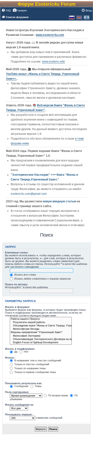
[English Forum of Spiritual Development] (40, 342)
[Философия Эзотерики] (40, 336)
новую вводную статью (60, 201)
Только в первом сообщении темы (35, 372)
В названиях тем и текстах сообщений (37, 360)
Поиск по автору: (16, 284)
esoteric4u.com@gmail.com (29, 193)
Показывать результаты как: (23, 383)
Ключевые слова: (16, 252)
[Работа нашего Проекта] (40, 319)
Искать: (10, 357)
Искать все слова (25, 274)
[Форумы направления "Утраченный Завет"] (40, 332)
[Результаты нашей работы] (40, 322)
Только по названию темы (30, 368)
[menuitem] (6, 10)
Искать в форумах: (17, 307)
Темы (37, 386)
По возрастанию (57, 395)
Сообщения (21, 386)
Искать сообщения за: (19, 404)
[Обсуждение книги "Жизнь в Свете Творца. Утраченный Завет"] (40, 325)
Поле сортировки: (17, 392)
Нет (25, 351)
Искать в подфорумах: (20, 348)
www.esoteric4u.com (50, 35)
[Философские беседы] (40, 329)
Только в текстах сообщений (31, 364)
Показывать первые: (18, 414)
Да (15, 351)
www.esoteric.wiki (53, 61)
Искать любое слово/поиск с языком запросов (42, 278)
